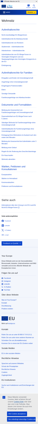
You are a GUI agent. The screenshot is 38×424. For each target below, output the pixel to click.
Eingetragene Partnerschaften (12, 86)
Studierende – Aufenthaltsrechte (13, 47)
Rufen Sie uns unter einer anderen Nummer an (18, 337)
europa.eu (11, 323)
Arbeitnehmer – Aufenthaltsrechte (13, 50)
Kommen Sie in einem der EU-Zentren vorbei (17, 343)
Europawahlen (7, 174)
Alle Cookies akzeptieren (17, 414)
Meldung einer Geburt (9, 147)
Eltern (4, 90)
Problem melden (7, 309)
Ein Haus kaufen (7, 155)
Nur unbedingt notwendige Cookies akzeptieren (22, 419)
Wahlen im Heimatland (9, 178)
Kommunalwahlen (8, 182)
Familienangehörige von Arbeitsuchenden (16, 97)
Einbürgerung (6, 65)
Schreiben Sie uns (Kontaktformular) (14, 340)
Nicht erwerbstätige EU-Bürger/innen (14, 35)
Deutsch (28, 6)
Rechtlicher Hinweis (8, 369)
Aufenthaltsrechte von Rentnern (12, 43)
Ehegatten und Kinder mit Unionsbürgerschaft (17, 78)
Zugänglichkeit (7, 375)
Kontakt (4, 303)
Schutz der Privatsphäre (10, 366)
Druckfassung (6, 306)
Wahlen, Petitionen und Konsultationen (13, 168)
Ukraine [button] (30, 12)
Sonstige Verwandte (8, 93)
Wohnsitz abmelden (8, 159)
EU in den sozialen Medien (11, 353)
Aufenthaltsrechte (11, 29)
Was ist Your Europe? (9, 300)
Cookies (4, 372)
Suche (34, 7)
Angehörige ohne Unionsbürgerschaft (14, 82)
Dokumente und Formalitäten (16, 104)
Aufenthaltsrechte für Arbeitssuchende (15, 39)
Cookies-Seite (19, 402)
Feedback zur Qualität (10, 243)
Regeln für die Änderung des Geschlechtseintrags (19, 151)
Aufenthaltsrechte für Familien (17, 72)
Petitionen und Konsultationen (12, 186)
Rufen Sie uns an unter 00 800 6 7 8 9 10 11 (17, 334)
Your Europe (7, 256)
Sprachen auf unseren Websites (13, 363)
